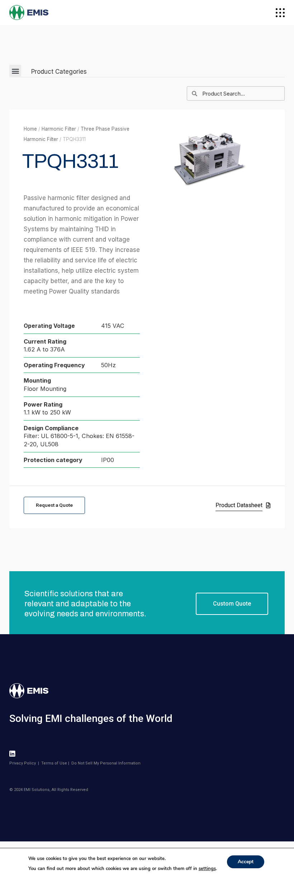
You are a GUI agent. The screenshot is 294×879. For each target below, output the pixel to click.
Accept (245, 861)
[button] (15, 71)
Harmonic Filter (59, 129)
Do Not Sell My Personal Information (106, 763)
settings (207, 868)
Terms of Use (54, 763)
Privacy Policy (22, 763)
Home (30, 129)
